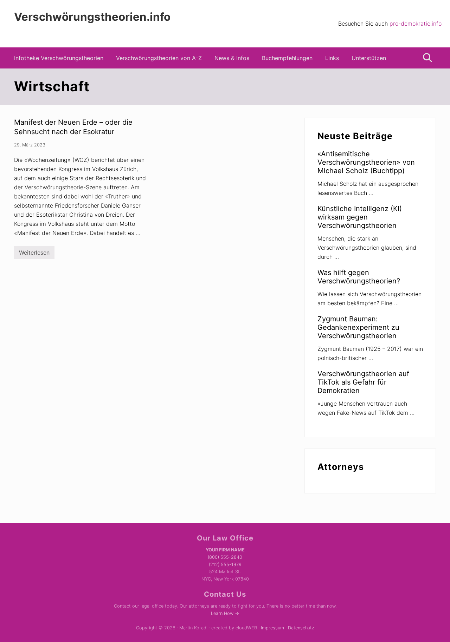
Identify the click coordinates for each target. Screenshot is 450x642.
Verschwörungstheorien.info (92, 17)
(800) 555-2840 (225, 557)
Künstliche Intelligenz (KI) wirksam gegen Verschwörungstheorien (359, 217)
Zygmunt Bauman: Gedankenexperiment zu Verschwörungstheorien (358, 327)
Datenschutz (301, 627)
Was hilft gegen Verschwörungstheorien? (358, 276)
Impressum (272, 627)
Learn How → (225, 613)
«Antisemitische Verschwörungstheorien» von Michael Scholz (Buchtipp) (366, 162)
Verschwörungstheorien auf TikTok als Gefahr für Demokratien (363, 382)
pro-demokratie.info (416, 23)
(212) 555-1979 (225, 564)
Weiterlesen (34, 254)
